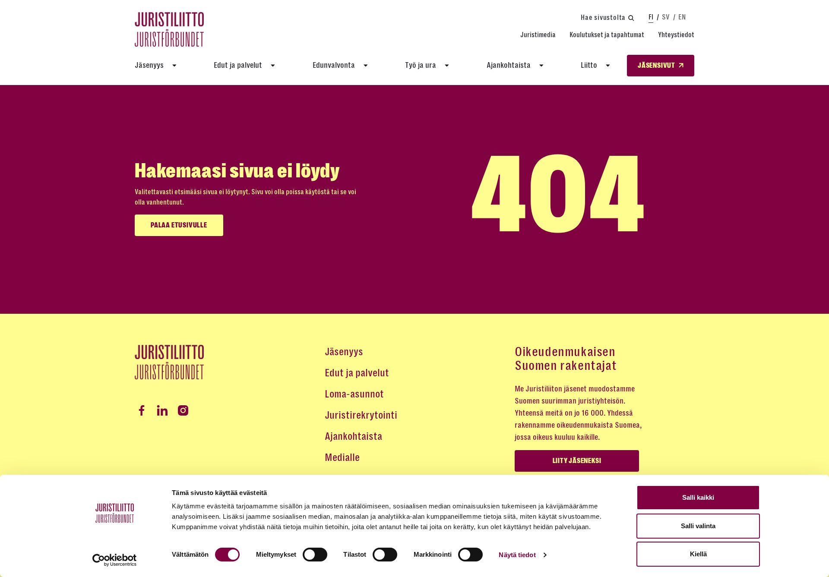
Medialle (342, 457)
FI (651, 17)
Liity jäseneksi (577, 461)
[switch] (315, 554)
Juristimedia (538, 35)
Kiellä (698, 554)
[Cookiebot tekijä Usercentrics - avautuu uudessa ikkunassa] (114, 560)
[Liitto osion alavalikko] (608, 65)
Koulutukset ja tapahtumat (607, 35)
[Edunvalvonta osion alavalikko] (366, 65)
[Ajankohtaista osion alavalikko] (541, 65)
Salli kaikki (698, 497)
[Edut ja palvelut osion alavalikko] (273, 65)
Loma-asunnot (354, 394)
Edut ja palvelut (238, 65)
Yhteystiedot (676, 35)
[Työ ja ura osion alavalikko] (447, 65)
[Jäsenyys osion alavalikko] (174, 65)
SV (666, 17)
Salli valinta (698, 526)
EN (682, 17)
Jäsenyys (149, 65)
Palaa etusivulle (179, 225)
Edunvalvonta (334, 65)
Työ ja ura (420, 65)
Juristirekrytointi (361, 415)
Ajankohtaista (509, 65)
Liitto (589, 65)
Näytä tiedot (517, 554)
